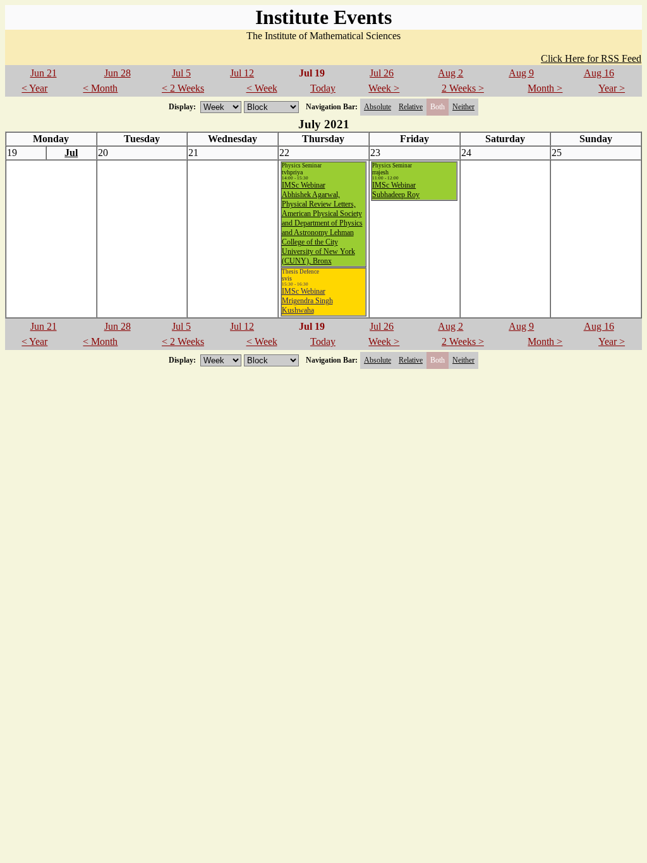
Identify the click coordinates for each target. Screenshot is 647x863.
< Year (34, 88)
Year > (611, 88)
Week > (383, 88)
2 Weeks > (463, 88)
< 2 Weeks (183, 88)
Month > (545, 88)
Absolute (377, 106)
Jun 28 (117, 73)
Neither (463, 106)
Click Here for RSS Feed (591, 58)
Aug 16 (599, 73)
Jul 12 (242, 73)
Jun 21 (43, 73)
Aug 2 (450, 73)
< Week (261, 88)
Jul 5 (181, 73)
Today (323, 88)
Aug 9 (521, 73)
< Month (100, 88)
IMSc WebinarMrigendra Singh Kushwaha (307, 301)
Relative (411, 106)
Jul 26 (382, 73)
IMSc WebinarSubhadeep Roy (396, 190)
